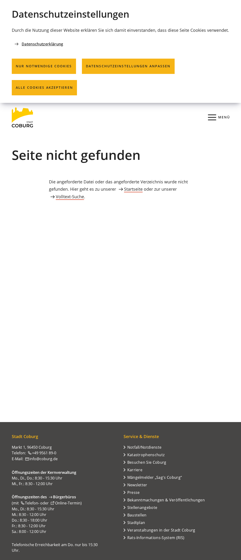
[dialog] (120, 51)
